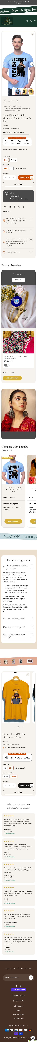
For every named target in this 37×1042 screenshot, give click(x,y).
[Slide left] (14, 726)
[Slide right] (23, 726)
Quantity (5, 174)
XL (11, 168)
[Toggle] (13, 91)
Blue (5, 160)
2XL (5, 168)
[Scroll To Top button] (33, 1038)
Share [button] (4, 206)
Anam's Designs (14, 1038)
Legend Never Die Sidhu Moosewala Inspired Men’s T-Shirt (13, 489)
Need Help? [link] (7, 211)
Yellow (13, 160)
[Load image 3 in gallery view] (31, 91)
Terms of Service (18, 1014)
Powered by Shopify (26, 1038)
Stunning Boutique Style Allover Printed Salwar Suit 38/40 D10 (16, 357)
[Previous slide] (5, 64)
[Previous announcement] (4, 3)
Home (5, 106)
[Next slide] (32, 64)
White (13, 776)
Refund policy (18, 1018)
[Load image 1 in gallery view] (17, 91)
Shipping (5, 128)
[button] (35, 21)
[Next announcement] (32, 3)
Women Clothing (15, 106)
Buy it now (18, 184)
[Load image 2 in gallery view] (24, 91)
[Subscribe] (31, 977)
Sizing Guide (19, 168)
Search (18, 1010)
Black (6, 776)
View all (18, 280)
